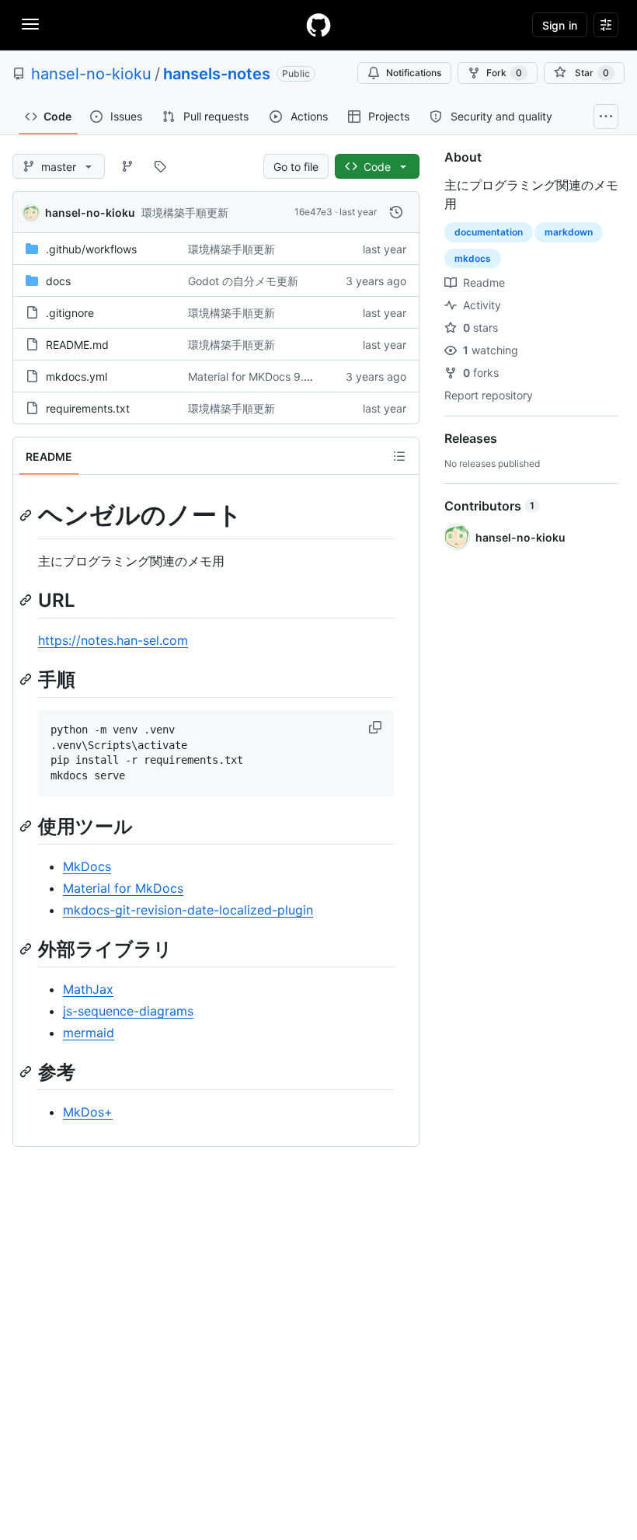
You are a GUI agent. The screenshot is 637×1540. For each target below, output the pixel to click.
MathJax (88, 989)
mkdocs (472, 258)
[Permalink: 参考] (27, 1071)
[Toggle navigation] (30, 24)
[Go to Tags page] (160, 166)
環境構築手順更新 (184, 212)
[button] (377, 727)
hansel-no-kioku (91, 73)
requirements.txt (88, 408)
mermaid (88, 1032)
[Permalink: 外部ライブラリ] (27, 949)
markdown (569, 232)
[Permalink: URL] (27, 600)
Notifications (413, 72)
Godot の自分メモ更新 (243, 280)
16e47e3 (313, 212)
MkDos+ (88, 1112)
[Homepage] (318, 24)
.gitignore (70, 312)
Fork (504, 72)
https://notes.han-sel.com (113, 640)
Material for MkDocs (123, 888)
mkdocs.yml (76, 376)
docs (58, 280)
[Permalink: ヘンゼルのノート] (27, 515)
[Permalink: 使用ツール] (27, 826)
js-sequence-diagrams (128, 1011)
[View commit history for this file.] (396, 212)
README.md (77, 344)
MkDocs (87, 866)
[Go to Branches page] (127, 166)
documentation (488, 232)
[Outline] (399, 456)
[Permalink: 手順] (27, 679)
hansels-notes (216, 73)
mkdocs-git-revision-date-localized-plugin (188, 910)
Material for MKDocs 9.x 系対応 (267, 376)
